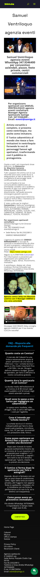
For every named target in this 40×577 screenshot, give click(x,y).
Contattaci (20, 517)
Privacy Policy (10, 544)
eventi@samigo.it (25, 119)
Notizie (7, 539)
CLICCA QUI (29, 254)
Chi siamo (8, 546)
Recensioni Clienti (11, 548)
